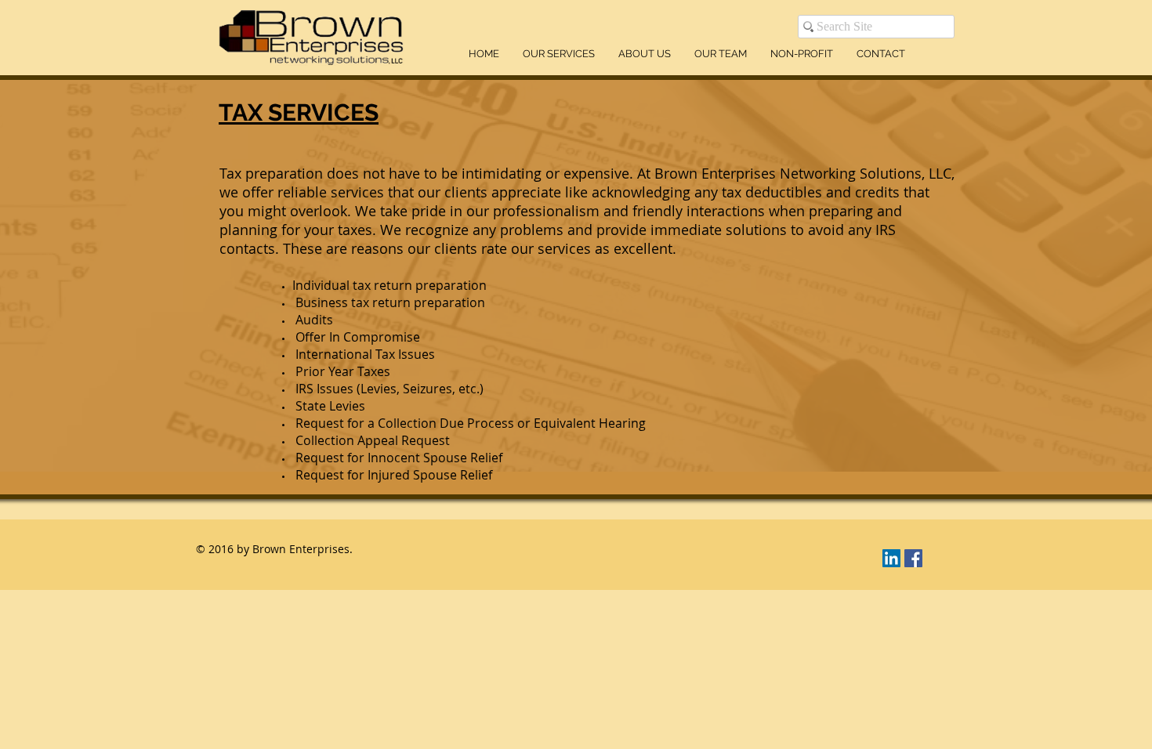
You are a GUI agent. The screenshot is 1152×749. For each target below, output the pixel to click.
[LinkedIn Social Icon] (891, 558)
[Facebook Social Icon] (913, 558)
